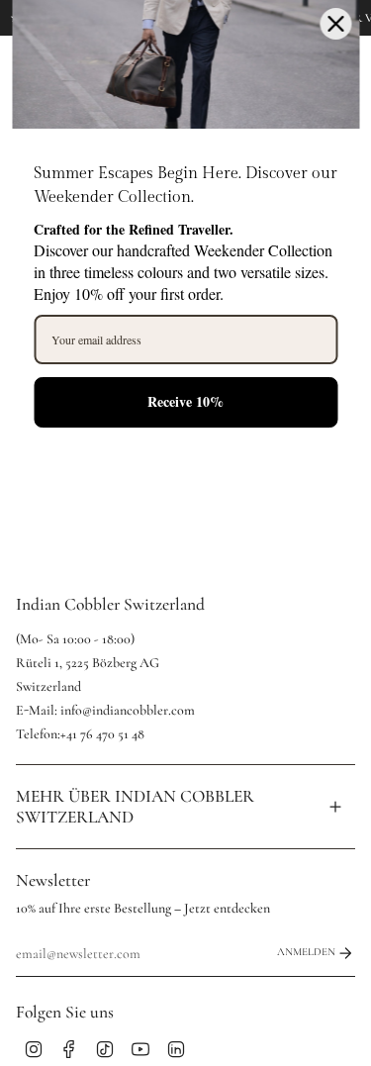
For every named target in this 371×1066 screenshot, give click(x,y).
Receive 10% (185, 401)
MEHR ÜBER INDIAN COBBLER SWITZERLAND (135, 806)
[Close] (335, 24)
